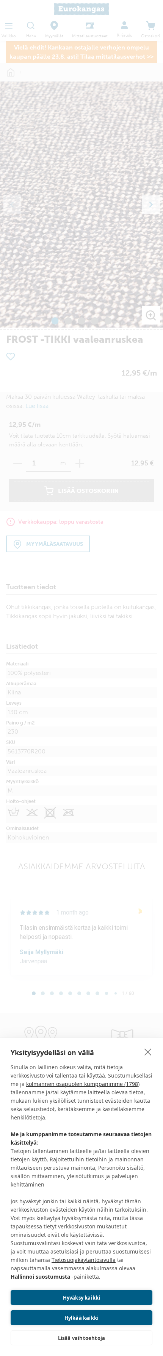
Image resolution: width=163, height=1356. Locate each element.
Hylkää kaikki (81, 1317)
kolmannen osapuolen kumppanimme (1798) (82, 1083)
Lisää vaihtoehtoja (81, 1338)
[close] (148, 1052)
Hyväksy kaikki (81, 1297)
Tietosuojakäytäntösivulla (84, 1259)
